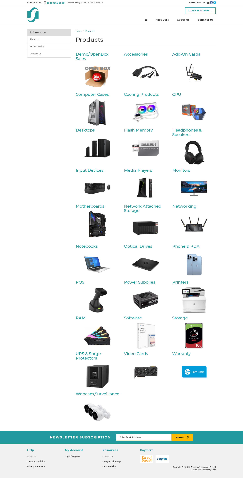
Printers (180, 282)
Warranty (181, 353)
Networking (184, 206)
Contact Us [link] (35, 54)
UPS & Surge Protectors (88, 355)
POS (80, 282)
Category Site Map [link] (111, 461)
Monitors (181, 170)
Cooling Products (141, 94)
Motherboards (90, 206)
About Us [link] (34, 39)
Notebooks (87, 246)
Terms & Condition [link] (36, 461)
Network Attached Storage (142, 208)
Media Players (138, 170)
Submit (180, 438)
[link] (211, 3)
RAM (81, 318)
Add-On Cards (186, 54)
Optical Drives (138, 246)
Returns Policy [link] (37, 46)
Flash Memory (138, 130)
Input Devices (89, 170)
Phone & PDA (186, 246)
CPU (176, 94)
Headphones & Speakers (187, 132)
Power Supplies (139, 282)
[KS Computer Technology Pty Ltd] (33, 15)
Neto (214, 469)
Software (133, 318)
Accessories (136, 54)
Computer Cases (92, 94)
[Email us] (208, 3)
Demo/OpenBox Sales (92, 56)
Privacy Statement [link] (36, 466)
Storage (180, 318)
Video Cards (136, 353)
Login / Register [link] (72, 456)
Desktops (85, 130)
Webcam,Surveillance (97, 393)
